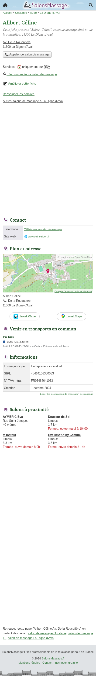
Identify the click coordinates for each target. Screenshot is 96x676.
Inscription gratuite (66, 662)
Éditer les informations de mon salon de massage (66, 394)
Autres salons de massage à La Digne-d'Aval (33, 101)
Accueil (5, 5)
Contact (47, 662)
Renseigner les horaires (18, 94)
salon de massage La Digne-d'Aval (31, 638)
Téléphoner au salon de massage (43, 229)
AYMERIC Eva (13, 417)
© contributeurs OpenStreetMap (75, 257)
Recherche (91, 5)
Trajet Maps (74, 316)
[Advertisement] (48, 159)
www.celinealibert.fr (39, 236)
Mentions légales (29, 662)
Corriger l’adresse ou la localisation (73, 291)
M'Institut (9, 435)
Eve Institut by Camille (64, 435)
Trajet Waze (27, 316)
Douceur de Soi (59, 417)
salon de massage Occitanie (47, 633)
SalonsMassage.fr (53, 658)
